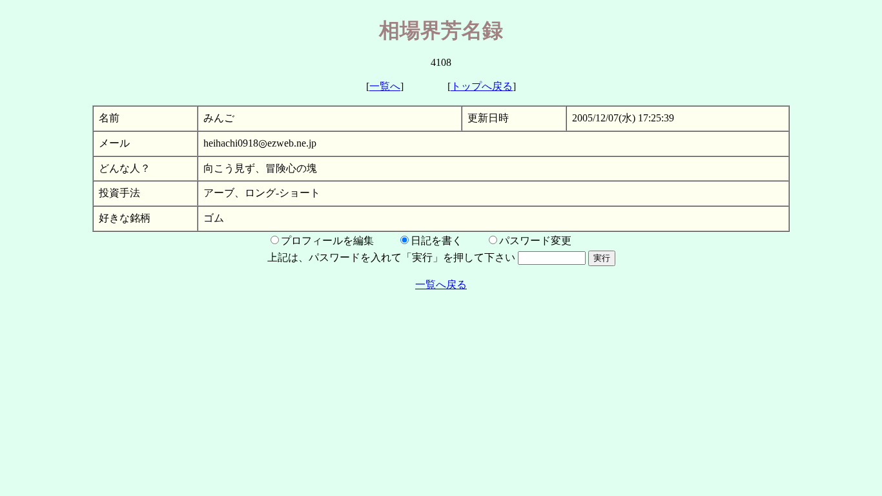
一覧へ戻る (441, 284)
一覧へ (384, 86)
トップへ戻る (482, 86)
